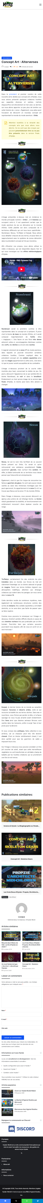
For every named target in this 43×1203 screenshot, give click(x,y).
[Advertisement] (21, 33)
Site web (4, 1028)
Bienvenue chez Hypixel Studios (26, 1109)
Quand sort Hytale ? (9, 1069)
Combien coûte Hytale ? (11, 1072)
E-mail (4, 1019)
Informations (7, 58)
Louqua (6, 67)
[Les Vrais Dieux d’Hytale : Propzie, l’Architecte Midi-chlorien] (31, 936)
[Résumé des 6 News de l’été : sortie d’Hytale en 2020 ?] (11, 936)
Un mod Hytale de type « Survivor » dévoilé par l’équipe (10, 966)
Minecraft (6, 1164)
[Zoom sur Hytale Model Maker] (7, 1094)
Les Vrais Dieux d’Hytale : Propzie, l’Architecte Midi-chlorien (31, 945)
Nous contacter (8, 1175)
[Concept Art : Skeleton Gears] (31, 957)
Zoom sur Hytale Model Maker (25, 1091)
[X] (21, 1153)
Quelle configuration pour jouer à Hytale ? (17, 1066)
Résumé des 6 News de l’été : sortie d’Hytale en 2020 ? (10, 945)
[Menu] (40, 5)
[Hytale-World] (7, 4)
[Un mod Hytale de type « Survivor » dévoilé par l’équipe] (11, 957)
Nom (4, 1010)
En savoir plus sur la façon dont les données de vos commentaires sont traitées (20, 1044)
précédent (13, 94)
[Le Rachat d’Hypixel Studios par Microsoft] (7, 1103)
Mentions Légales (35, 1188)
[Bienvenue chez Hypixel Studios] (7, 1112)
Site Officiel (12, 897)
